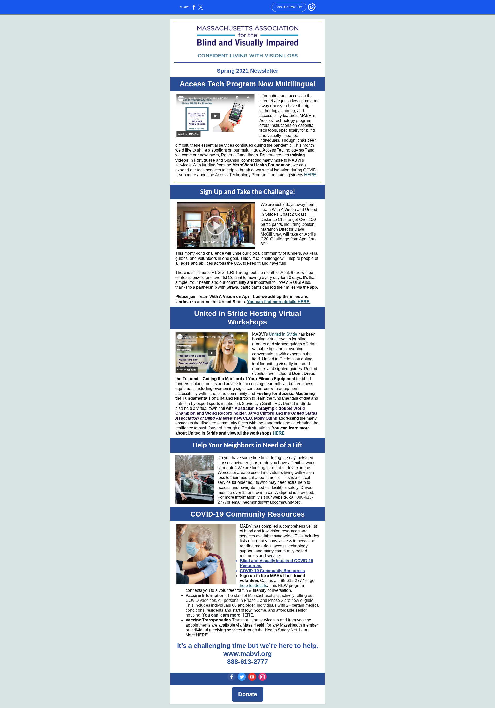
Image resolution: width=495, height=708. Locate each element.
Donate (247, 694)
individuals (221, 605)
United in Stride (283, 334)
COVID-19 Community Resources (272, 571)
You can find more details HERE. (278, 301)
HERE (310, 175)
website (280, 497)
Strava (232, 287)
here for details (253, 585)
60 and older (243, 605)
